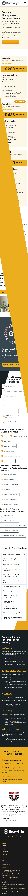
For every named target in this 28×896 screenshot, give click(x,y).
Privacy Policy (5, 851)
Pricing (3, 856)
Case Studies (5, 862)
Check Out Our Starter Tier (10, 42)
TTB (10, 722)
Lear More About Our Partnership (12, 364)
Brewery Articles (6, 864)
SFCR (14, 722)
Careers (4, 847)
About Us (4, 845)
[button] (1, 806)
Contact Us (5, 849)
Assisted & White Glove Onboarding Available (13, 771)
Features (4, 858)
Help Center (5, 860)
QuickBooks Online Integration (14, 671)
